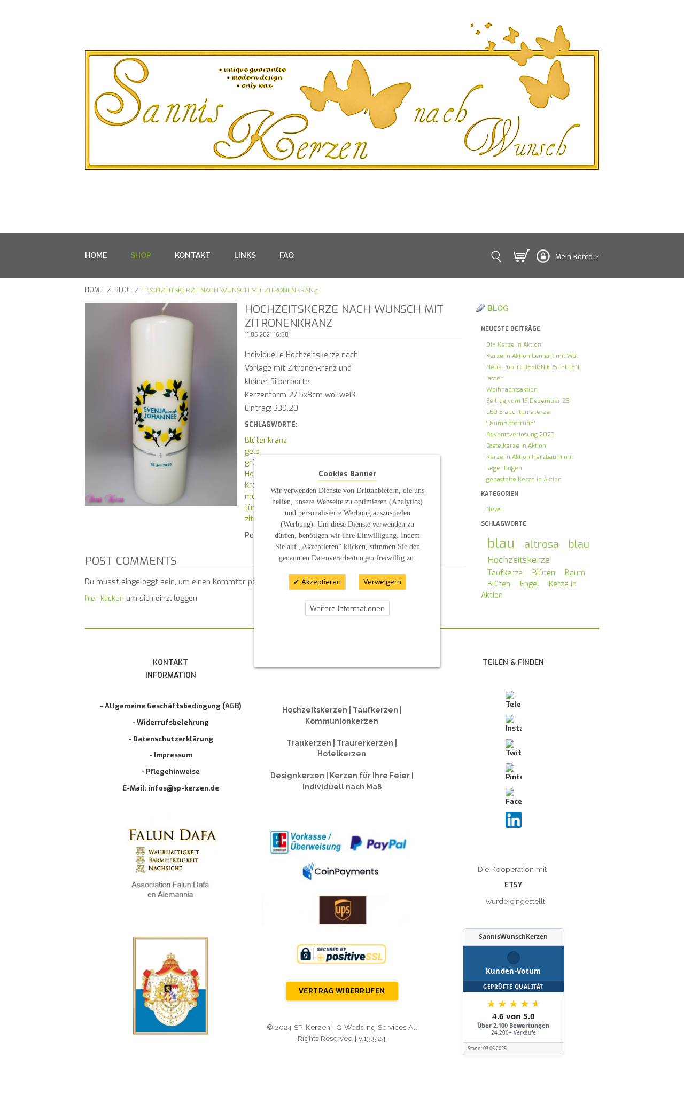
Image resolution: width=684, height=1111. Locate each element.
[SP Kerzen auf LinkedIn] (514, 820)
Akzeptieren (320, 581)
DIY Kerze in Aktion (513, 345)
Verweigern (382, 581)
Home (94, 290)
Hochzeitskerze (518, 560)
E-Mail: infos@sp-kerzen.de (170, 788)
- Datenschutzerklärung (170, 739)
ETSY (513, 884)
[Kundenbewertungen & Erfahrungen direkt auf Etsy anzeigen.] (513, 991)
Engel (529, 584)
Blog (122, 290)
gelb (252, 452)
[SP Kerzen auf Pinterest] (514, 773)
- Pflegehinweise (170, 771)
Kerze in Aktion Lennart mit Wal (532, 356)
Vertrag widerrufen (342, 991)
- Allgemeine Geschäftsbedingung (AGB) (171, 705)
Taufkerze (505, 573)
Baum (575, 573)
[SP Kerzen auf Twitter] (514, 748)
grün (253, 463)
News (494, 509)
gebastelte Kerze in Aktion (524, 479)
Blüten (543, 573)
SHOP (140, 255)
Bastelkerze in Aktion (516, 446)
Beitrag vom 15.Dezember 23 (528, 401)
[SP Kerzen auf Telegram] (514, 700)
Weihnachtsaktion (512, 390)
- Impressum (170, 755)
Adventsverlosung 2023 (520, 435)
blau (501, 543)
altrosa (541, 544)
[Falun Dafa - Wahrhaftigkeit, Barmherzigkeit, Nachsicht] (170, 865)
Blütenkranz (266, 440)
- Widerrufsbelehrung (170, 722)
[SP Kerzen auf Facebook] (514, 797)
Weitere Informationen (347, 608)
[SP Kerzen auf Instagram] (514, 724)
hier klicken (104, 598)
